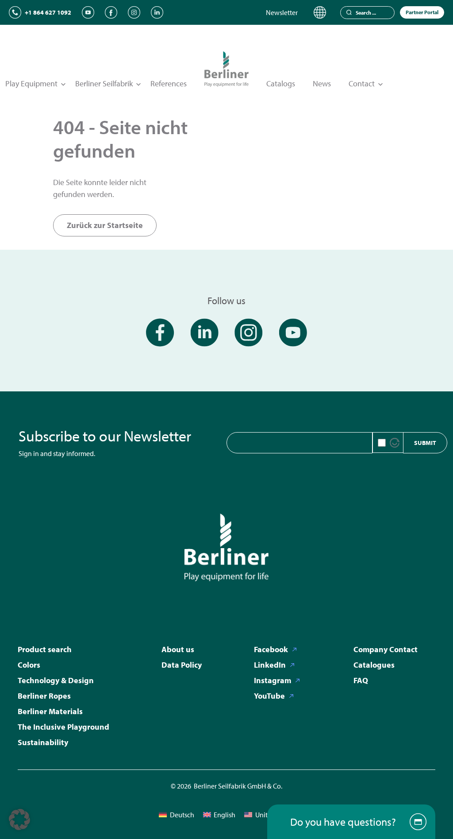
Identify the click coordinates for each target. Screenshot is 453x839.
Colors (29, 665)
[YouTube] (88, 12)
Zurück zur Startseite (105, 225)
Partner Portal (422, 12)
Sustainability (43, 742)
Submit (425, 443)
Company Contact (385, 649)
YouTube (269, 696)
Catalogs (280, 83)
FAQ (360, 680)
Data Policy (181, 665)
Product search (45, 649)
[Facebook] (111, 12)
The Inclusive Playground (63, 727)
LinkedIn (270, 665)
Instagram (272, 680)
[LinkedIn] (157, 12)
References (168, 83)
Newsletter (282, 12)
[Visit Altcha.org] (394, 443)
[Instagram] (134, 12)
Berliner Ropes (44, 696)
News (322, 83)
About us (177, 649)
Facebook (271, 649)
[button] (19, 819)
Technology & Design (56, 680)
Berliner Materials (50, 711)
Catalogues (374, 665)
